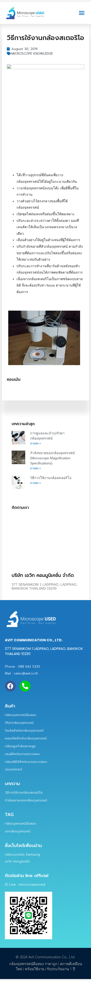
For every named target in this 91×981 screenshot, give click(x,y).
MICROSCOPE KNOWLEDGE (32, 53)
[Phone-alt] (25, 686)
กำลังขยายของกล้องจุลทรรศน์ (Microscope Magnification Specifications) (52, 458)
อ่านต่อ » (35, 443)
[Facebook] (10, 686)
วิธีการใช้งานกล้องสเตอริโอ (50, 478)
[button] (81, 13)
